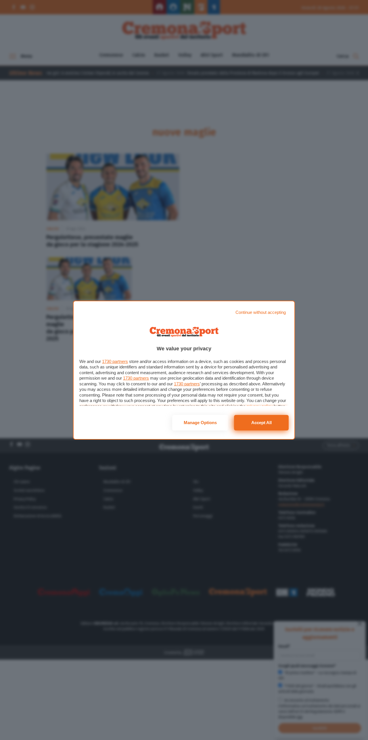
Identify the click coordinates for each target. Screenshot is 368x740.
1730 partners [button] (115, 361)
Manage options (200, 422)
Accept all (261, 422)
